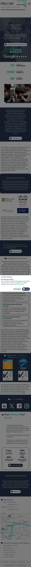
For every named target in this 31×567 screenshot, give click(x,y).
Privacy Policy (20, 284)
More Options (17, 289)
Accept (27, 289)
